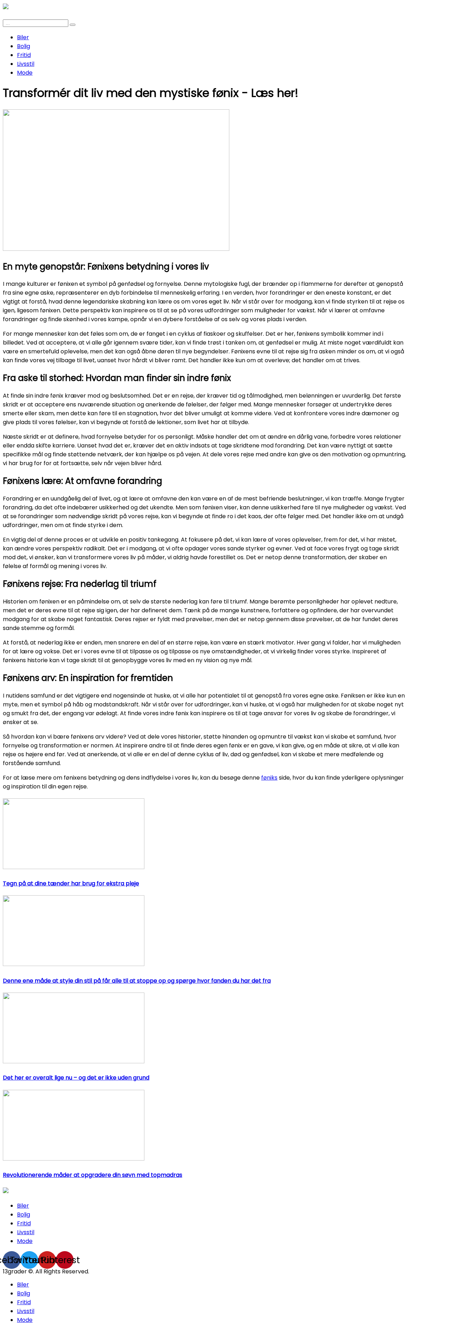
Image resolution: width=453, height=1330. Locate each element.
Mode (25, 73)
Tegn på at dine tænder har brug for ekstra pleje (71, 883)
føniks (269, 778)
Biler (23, 37)
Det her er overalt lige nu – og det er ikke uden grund (76, 1078)
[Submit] (72, 25)
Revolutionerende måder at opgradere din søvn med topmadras (92, 1175)
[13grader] (5, 1191)
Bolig (23, 46)
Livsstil (25, 64)
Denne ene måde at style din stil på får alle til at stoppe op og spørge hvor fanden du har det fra (137, 981)
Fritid (24, 55)
